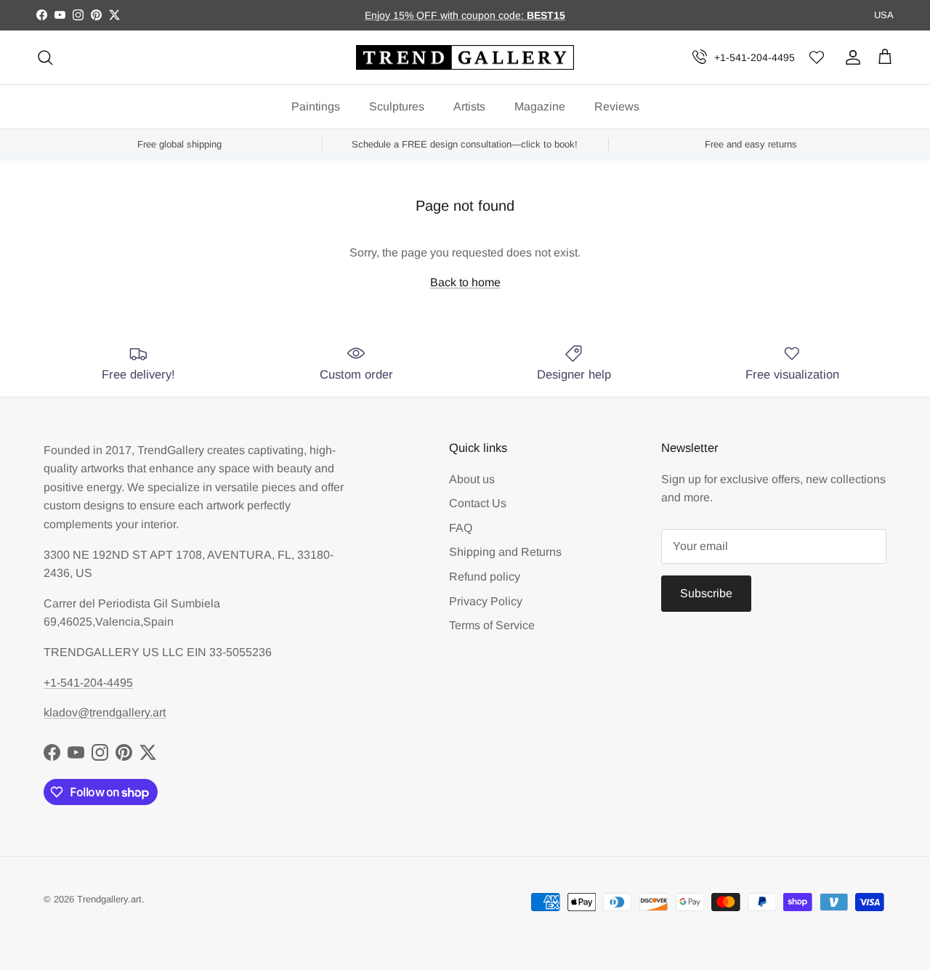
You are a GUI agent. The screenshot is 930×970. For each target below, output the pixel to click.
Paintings (315, 106)
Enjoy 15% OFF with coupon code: (446, 15)
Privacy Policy (485, 601)
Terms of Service (492, 625)
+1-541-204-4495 (754, 57)
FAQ (460, 528)
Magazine (539, 106)
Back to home (465, 282)
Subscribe (706, 593)
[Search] (45, 57)
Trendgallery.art (109, 899)
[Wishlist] (816, 57)
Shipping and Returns (505, 552)
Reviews (616, 106)
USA (884, 14)
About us (472, 479)
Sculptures (396, 106)
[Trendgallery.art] (465, 57)
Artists (469, 106)
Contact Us (477, 503)
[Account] (850, 57)
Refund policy (484, 576)
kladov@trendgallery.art (105, 712)
